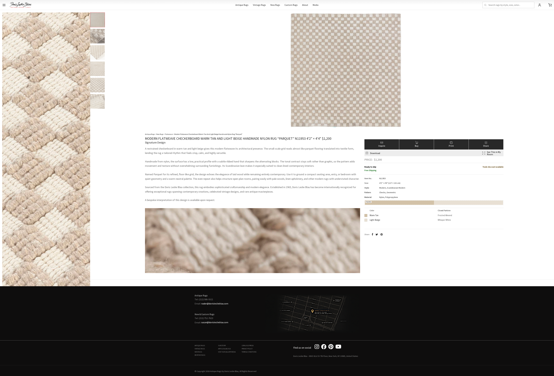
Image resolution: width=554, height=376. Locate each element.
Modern (382, 187)
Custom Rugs (291, 4)
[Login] (539, 5)
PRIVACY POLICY (247, 349)
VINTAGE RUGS (200, 349)
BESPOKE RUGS (200, 355)
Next (549, 68)
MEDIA (233, 352)
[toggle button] (4, 5)
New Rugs (275, 4)
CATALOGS (245, 346)
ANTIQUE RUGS (200, 346)
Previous (5, 68)
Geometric (391, 192)
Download (375, 153)
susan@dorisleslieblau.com (214, 322)
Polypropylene (391, 197)
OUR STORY (222, 346)
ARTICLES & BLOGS (224, 349)
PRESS (251, 346)
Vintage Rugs (259, 4)
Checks (382, 192)
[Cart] (550, 5)
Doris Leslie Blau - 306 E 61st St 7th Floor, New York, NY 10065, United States (325, 356)
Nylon (381, 197)
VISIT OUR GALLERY (224, 352)
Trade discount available (493, 166)
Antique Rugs (241, 4)
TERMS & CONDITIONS (249, 352)
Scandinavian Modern (396, 187)
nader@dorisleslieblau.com (214, 303)
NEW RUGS (198, 352)
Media (315, 4)
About (305, 4)
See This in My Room (494, 153)
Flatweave (169, 134)
